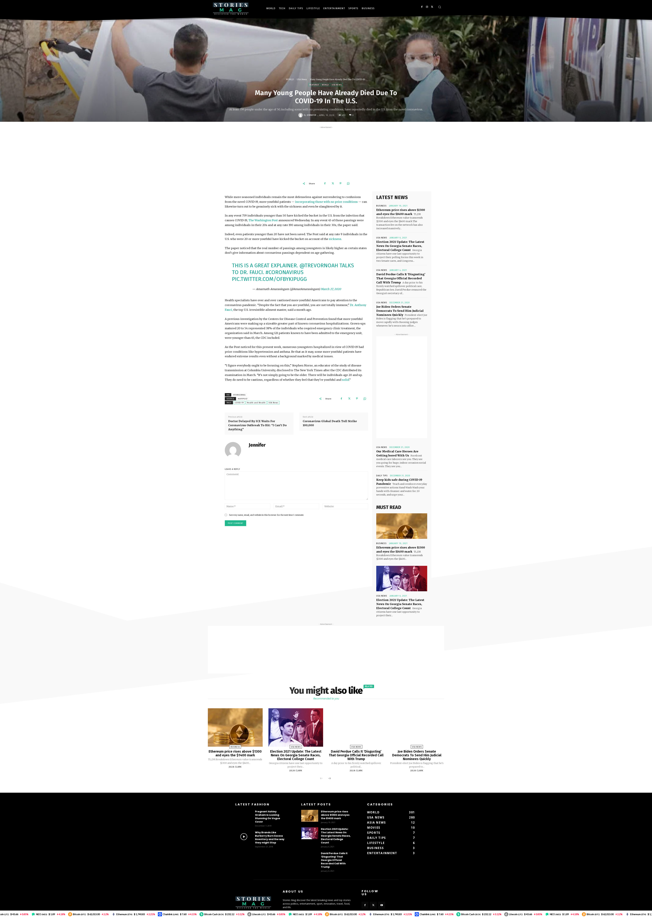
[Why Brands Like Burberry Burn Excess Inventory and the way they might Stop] (243, 837)
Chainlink (65, 914)
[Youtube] (381, 905)
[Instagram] (427, 7)
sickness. (335, 239)
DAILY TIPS (382, 476)
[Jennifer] (301, 115)
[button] (439, 7)
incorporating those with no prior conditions (326, 201)
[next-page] (329, 778)
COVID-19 (239, 403)
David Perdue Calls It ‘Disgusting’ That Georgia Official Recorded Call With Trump (400, 278)
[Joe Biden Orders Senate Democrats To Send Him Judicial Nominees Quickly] (416, 727)
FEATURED (314, 85)
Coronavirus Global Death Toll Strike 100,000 (330, 423)
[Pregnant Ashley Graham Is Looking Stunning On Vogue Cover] (243, 816)
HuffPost (243, 399)
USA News (302, 79)
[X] (432, 7)
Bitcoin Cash (109, 914)
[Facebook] (422, 7)
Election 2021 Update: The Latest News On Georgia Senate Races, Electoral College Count (400, 246)
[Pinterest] (340, 183)
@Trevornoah (319, 265)
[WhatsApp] (348, 183)
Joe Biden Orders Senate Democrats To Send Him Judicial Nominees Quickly (400, 311)
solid (345, 379)
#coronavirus (284, 272)
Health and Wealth (256, 403)
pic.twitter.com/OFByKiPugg (269, 279)
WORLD (290, 79)
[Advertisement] (326, 153)
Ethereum (19, 914)
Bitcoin (231, 914)
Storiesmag (239, 395)
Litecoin (154, 914)
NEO (193, 914)
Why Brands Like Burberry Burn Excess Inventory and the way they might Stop (269, 837)
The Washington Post (263, 220)
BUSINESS (381, 206)
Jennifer (311, 115)
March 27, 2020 (331, 289)
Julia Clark (235, 767)
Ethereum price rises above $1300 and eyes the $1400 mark (235, 753)
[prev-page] (321, 778)
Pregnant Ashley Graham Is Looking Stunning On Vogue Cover (267, 816)
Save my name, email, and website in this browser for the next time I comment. (266, 515)
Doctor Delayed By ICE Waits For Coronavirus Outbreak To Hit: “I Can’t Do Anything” (257, 425)
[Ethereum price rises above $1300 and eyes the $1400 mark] (401, 526)
